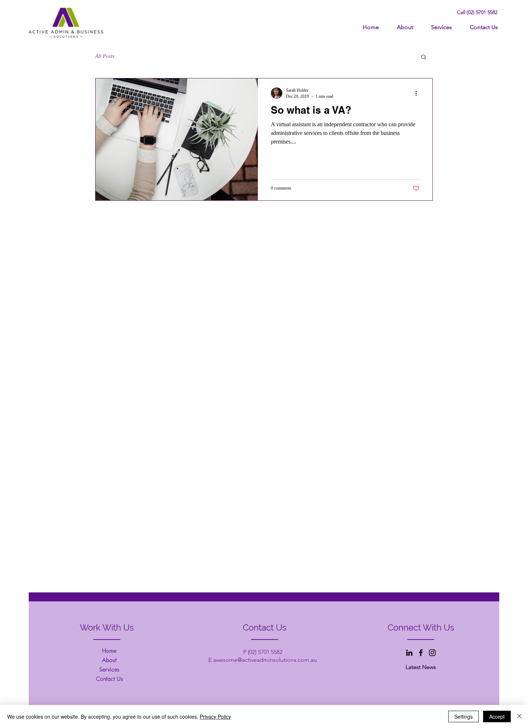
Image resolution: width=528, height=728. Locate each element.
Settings (463, 716)
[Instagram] (432, 652)
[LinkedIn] (409, 652)
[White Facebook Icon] (417, 5)
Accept (497, 716)
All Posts (105, 56)
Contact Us (109, 679)
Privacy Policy (215, 716)
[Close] (519, 716)
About (109, 660)
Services (109, 669)
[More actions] (418, 93)
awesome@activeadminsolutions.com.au (265, 659)
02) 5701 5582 (265, 652)
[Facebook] (420, 652)
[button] (423, 57)
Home (109, 651)
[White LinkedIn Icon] (427, 5)
